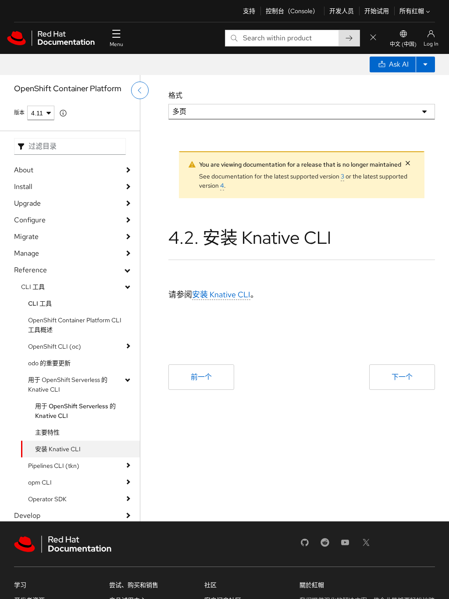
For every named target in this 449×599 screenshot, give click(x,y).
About (23, 170)
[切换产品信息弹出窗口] (63, 113)
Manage (26, 253)
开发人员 (341, 11)
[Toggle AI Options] (425, 64)
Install (23, 186)
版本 (19, 112)
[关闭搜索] (373, 38)
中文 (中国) (403, 44)
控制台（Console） (292, 11)
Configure (30, 220)
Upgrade (27, 203)
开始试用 (376, 11)
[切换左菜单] (140, 90)
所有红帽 (411, 11)
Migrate (26, 236)
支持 (249, 11)
